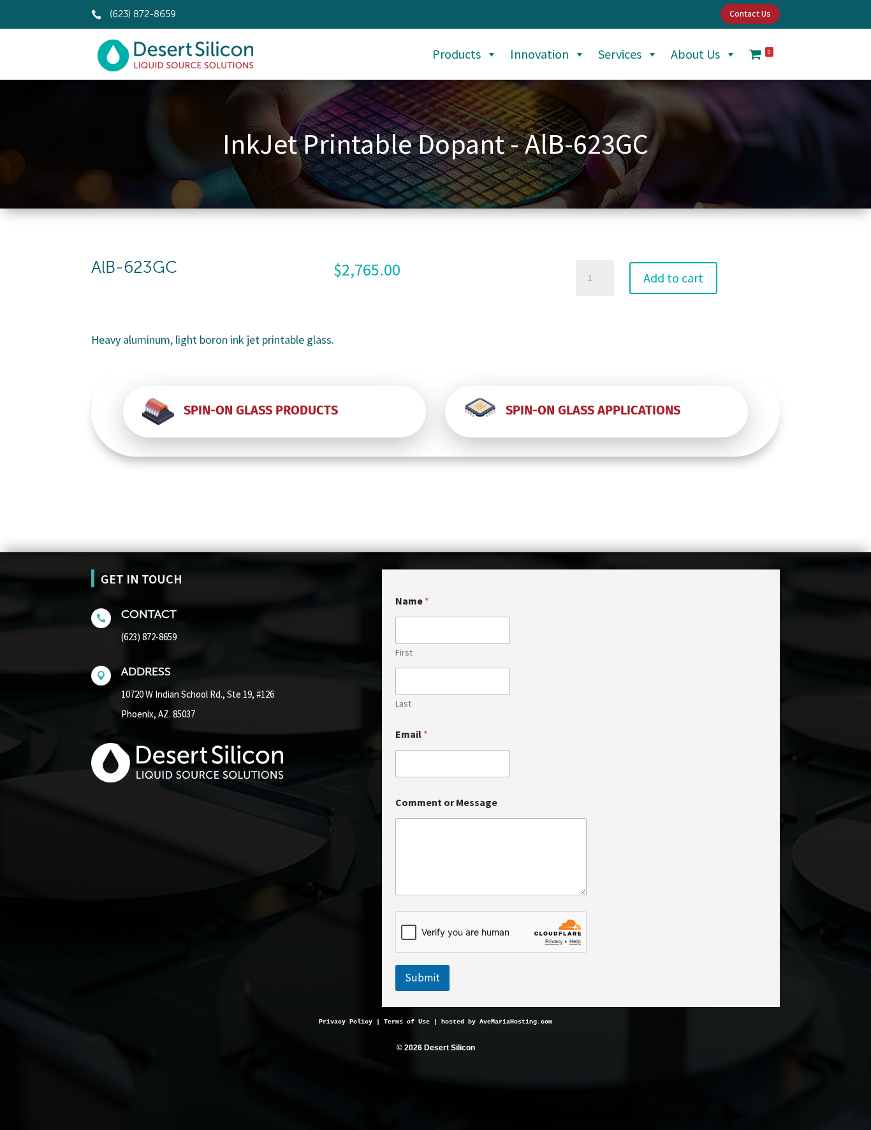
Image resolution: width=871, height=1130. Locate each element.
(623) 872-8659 (149, 637)
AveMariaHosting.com (515, 1021)
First (404, 652)
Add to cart (673, 278)
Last (403, 703)
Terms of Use (407, 1021)
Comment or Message (446, 802)
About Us (695, 54)
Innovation (539, 54)
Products (456, 54)
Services (619, 54)
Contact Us (750, 13)
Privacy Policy (345, 1021)
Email (411, 734)
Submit (422, 978)
